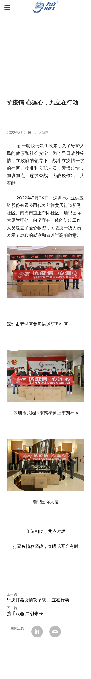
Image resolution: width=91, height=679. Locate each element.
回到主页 (17, 628)
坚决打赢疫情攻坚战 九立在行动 (38, 600)
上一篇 (12, 594)
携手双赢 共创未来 (25, 613)
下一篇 (12, 608)
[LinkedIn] (37, 631)
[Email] (55, 631)
